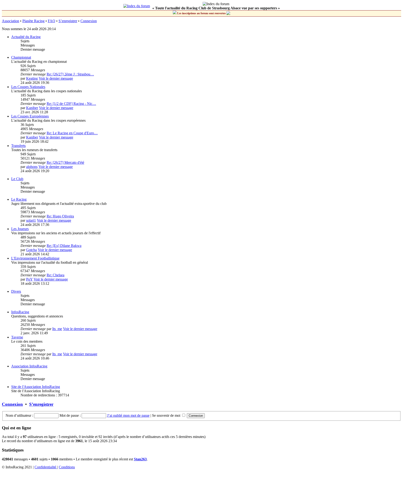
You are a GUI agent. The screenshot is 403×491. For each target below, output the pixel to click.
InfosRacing (20, 312)
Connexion (88, 21)
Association (10, 21)
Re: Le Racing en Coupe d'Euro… (72, 133)
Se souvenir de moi (166, 415)
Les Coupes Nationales (28, 87)
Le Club (17, 179)
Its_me (57, 329)
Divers (16, 291)
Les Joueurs (20, 229)
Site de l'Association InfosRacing (35, 387)
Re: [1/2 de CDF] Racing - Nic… (71, 104)
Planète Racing (33, 21)
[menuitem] (46, 467)
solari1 (31, 220)
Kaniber (32, 108)
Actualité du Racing (26, 37)
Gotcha (31, 250)
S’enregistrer (68, 21)
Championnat (21, 57)
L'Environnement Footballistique (35, 258)
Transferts (18, 146)
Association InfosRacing (29, 366)
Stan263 (140, 459)
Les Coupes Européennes (30, 116)
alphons (32, 167)
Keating (32, 78)
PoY (29, 279)
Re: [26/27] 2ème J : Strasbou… (70, 74)
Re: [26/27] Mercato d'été (65, 162)
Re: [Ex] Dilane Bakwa (64, 246)
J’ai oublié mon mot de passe (128, 415)
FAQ (51, 21)
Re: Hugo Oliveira (60, 216)
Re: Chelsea (55, 275)
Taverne (17, 337)
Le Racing (19, 199)
